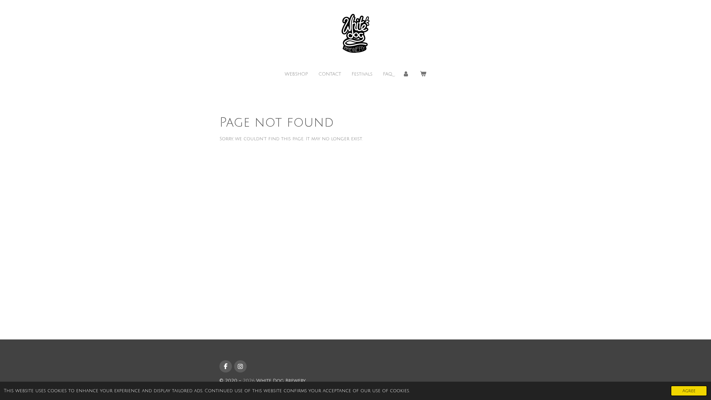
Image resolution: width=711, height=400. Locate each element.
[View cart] (423, 74)
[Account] (406, 74)
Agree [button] (688, 391)
